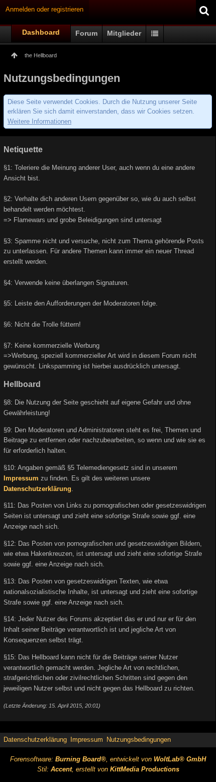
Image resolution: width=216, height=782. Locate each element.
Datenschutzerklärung (37, 489)
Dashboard (41, 32)
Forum (86, 33)
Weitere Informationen (39, 121)
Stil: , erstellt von (108, 769)
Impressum (21, 478)
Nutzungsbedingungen (138, 739)
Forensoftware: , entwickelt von (108, 759)
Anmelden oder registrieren (44, 9)
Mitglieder (124, 33)
